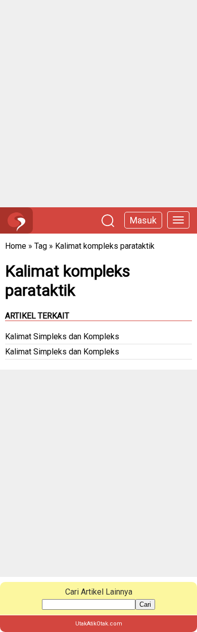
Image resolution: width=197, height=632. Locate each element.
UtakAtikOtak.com (98, 623)
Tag (40, 246)
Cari (145, 604)
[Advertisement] (98, 103)
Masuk (143, 220)
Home (15, 246)
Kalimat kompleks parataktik (105, 246)
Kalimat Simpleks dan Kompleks (62, 336)
